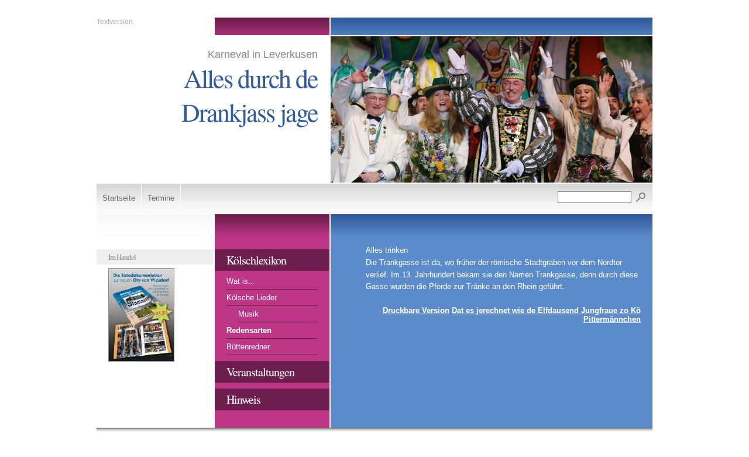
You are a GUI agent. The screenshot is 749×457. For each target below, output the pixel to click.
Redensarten (249, 330)
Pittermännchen (612, 319)
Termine (160, 198)
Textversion (115, 21)
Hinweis (243, 399)
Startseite (118, 198)
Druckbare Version (416, 310)
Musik (248, 314)
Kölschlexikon (256, 260)
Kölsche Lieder (251, 297)
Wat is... (240, 281)
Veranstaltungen (260, 372)
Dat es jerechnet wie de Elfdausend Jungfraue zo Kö (546, 310)
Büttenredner (248, 346)
